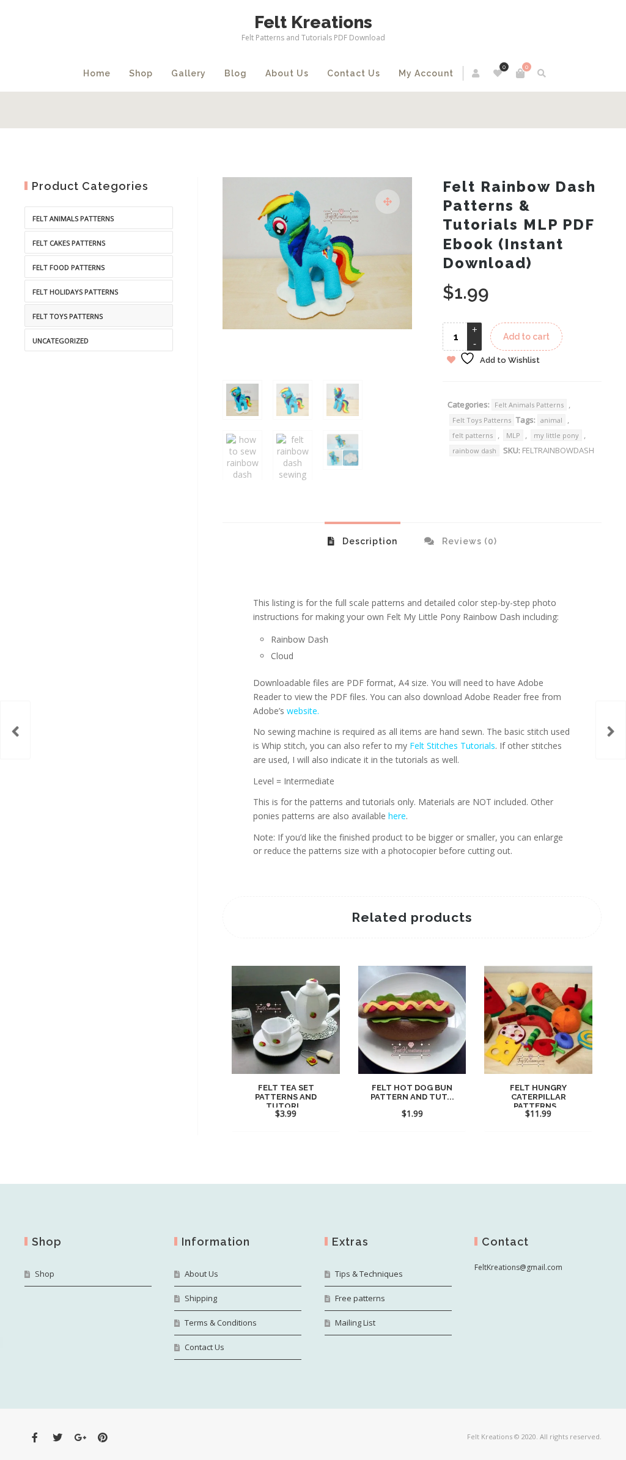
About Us (287, 73)
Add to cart (526, 336)
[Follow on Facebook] (34, 1437)
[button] (387, 201)
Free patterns (360, 1298)
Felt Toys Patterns (481, 420)
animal (551, 420)
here (397, 816)
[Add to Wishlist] (286, 1113)
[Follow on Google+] (80, 1437)
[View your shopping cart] (520, 73)
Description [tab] (368, 541)
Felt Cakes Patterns (68, 242)
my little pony (556, 435)
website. (303, 711)
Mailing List (355, 1322)
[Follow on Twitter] (57, 1437)
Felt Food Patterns (68, 267)
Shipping (201, 1298)
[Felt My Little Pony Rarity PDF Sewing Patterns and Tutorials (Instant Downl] (15, 730)
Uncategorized (60, 340)
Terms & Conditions (221, 1322)
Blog (235, 73)
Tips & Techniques (369, 1273)
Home (97, 73)
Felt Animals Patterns (529, 404)
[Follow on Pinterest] (102, 1437)
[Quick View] (316, 1095)
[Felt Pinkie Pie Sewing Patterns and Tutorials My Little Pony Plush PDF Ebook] (610, 730)
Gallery (188, 73)
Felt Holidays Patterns (75, 291)
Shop (141, 73)
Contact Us (353, 73)
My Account (426, 73)
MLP (513, 435)
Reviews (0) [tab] (468, 541)
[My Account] (476, 73)
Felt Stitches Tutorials (452, 745)
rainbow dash (474, 450)
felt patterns (472, 435)
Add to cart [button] (274, 1095)
